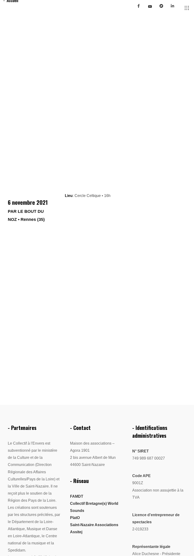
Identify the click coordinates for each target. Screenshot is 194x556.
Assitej (76, 532)
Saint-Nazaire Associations (94, 525)
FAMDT (76, 496)
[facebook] (140, 8)
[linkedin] (174, 8)
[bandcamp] (163, 8)
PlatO (75, 518)
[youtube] (149, 8)
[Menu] (187, 8)
